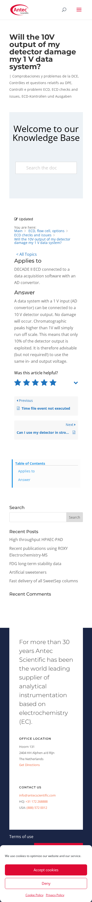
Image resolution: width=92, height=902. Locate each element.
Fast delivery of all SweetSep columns (43, 581)
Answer (24, 479)
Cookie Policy (34, 895)
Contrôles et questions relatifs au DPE (40, 82)
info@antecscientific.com (37, 795)
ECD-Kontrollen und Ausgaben (47, 96)
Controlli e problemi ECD (29, 89)
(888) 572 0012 (36, 807)
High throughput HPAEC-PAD (36, 539)
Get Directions (29, 765)
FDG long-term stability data (35, 563)
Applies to (26, 471)
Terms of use (21, 836)
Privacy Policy (55, 895)
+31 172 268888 (37, 801)
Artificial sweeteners (28, 572)
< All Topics (26, 254)
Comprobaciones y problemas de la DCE (45, 76)
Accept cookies (46, 869)
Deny (46, 883)
